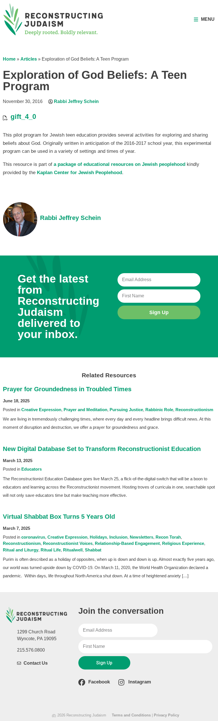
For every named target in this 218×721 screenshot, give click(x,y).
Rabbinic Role (159, 409)
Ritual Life (51, 549)
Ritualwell (73, 549)
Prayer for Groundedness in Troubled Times (67, 389)
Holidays (98, 537)
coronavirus (33, 537)
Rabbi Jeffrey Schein (76, 101)
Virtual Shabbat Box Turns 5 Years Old (59, 516)
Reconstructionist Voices (68, 543)
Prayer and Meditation (85, 409)
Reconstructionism (194, 409)
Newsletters (141, 537)
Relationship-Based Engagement (127, 543)
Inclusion (118, 537)
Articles (28, 59)
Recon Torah (168, 537)
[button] (204, 19)
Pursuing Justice (126, 409)
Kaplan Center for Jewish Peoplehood (79, 172)
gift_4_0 (23, 116)
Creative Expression (41, 409)
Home (9, 59)
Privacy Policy (166, 715)
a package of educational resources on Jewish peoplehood (119, 164)
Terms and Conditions (131, 715)
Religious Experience (183, 543)
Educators (31, 469)
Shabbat (93, 549)
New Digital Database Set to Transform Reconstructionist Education (102, 448)
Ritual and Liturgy (20, 549)
